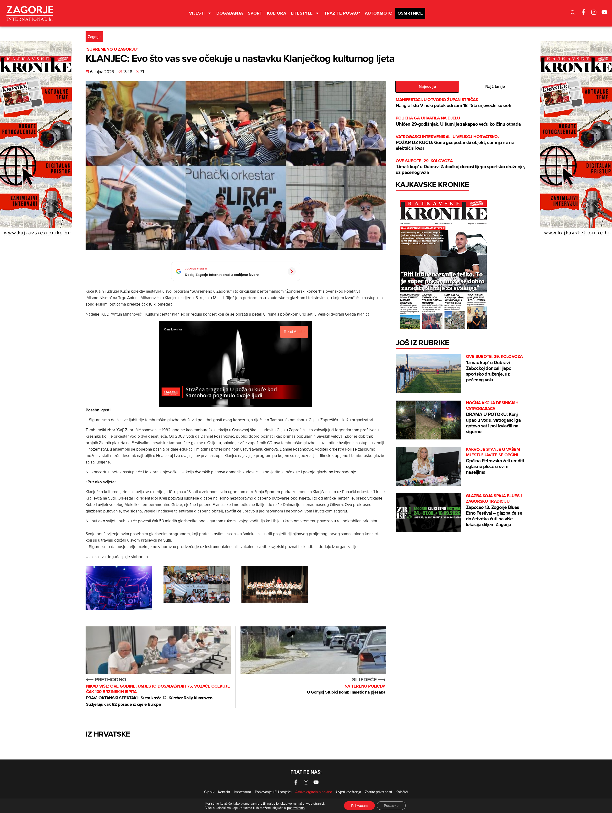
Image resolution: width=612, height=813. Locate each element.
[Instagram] (594, 12)
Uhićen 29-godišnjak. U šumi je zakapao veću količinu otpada (459, 121)
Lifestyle (302, 13)
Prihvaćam (359, 805)
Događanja (229, 13)
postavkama (296, 808)
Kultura (276, 13)
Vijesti (197, 13)
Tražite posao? (342, 13)
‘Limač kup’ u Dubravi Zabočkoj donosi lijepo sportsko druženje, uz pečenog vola (460, 167)
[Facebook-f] (583, 12)
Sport (255, 13)
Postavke (391, 805)
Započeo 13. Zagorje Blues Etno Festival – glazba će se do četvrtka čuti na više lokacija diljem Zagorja (494, 510)
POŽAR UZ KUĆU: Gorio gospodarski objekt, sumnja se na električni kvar (455, 142)
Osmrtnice (410, 13)
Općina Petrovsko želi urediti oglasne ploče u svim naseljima (495, 461)
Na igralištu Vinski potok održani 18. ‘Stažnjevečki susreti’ (454, 103)
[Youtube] (604, 12)
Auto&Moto (379, 13)
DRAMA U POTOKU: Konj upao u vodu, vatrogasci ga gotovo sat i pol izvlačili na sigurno (493, 417)
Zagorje (94, 36)
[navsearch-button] (573, 13)
